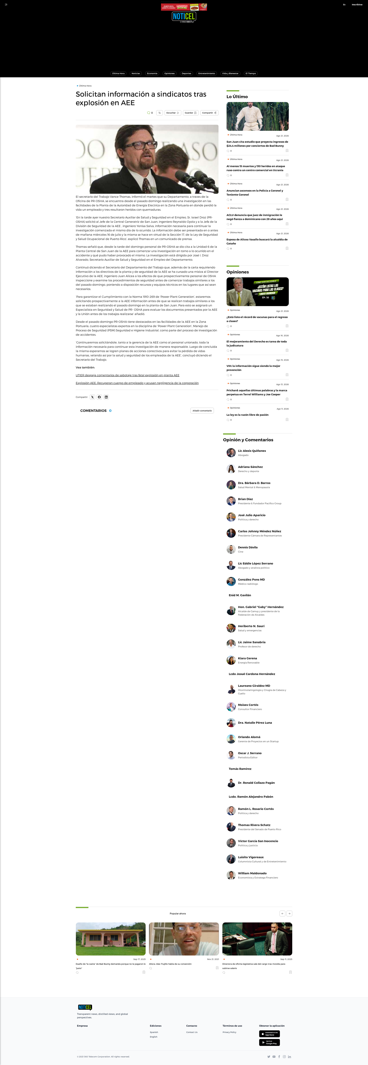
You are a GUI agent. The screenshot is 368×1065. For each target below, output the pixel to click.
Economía (152, 73)
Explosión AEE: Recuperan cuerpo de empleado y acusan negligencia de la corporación (137, 383)
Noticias (136, 73)
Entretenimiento (206, 73)
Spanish (154, 1032)
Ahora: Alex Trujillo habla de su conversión (97, 964)
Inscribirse (357, 4)
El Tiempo (251, 73)
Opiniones (169, 73)
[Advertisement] (184, 46)
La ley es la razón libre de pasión (248, 414)
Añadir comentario (202, 410)
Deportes (186, 73)
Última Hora (118, 73)
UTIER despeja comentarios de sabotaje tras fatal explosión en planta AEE (127, 375)
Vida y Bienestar (230, 73)
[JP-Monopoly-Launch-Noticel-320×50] (184, 7)
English (153, 1037)
